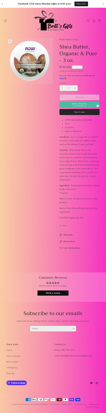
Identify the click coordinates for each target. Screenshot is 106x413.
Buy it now (79, 112)
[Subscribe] (73, 329)
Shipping (62, 71)
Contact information (93, 407)
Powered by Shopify (40, 404)
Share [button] (64, 226)
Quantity (62, 83)
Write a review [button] (53, 293)
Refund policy (12, 362)
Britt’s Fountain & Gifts (25, 404)
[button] (5, 21)
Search (9, 350)
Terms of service (80, 404)
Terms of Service (13, 356)
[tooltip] (98, 106)
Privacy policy (67, 404)
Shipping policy (94, 404)
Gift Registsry (11, 368)
